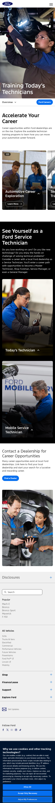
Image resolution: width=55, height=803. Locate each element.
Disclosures (11, 577)
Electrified (6, 642)
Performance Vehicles (11, 649)
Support (6, 689)
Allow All (27, 787)
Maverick (6, 613)
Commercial (7, 645)
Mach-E (6, 603)
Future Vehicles (9, 652)
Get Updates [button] (13, 709)
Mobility (5, 665)
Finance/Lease (10, 682)
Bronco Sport (8, 610)
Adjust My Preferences (27, 799)
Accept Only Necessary (27, 793)
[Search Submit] (5, 592)
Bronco (5, 607)
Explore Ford (9, 697)
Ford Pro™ (6, 658)
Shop (5, 674)
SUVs (4, 636)
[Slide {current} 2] (28, 213)
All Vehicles (8, 630)
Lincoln (5, 662)
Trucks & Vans (8, 639)
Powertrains (7, 655)
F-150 (5, 616)
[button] (25, 213)
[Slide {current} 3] (30, 213)
